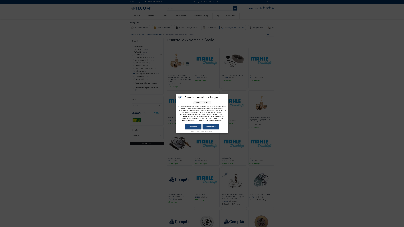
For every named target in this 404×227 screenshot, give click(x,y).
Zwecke (197, 103)
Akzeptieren (211, 127)
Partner (206, 103)
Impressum (208, 131)
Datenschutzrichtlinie (197, 131)
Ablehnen (193, 127)
